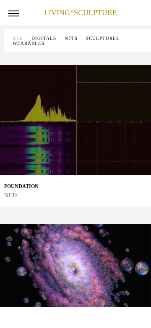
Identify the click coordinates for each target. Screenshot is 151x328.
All (18, 38)
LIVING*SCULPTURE (80, 12)
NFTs (71, 38)
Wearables (28, 43)
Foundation (21, 186)
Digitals (43, 38)
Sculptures (102, 38)
